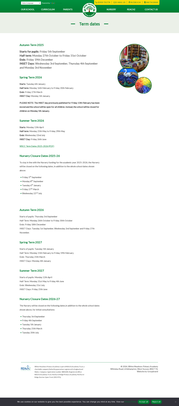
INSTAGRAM (152, 2)
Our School (27, 9)
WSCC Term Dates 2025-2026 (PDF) (37, 146)
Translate (59, 3)
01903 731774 (103, 2)
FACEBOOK (135, 2)
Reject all (156, 402)
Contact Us (151, 9)
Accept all (143, 402)
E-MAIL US (120, 2)
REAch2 (131, 9)
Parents (67, 9)
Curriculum (48, 9)
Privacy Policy (130, 402)
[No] (175, 401)
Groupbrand (152, 371)
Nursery (111, 9)
